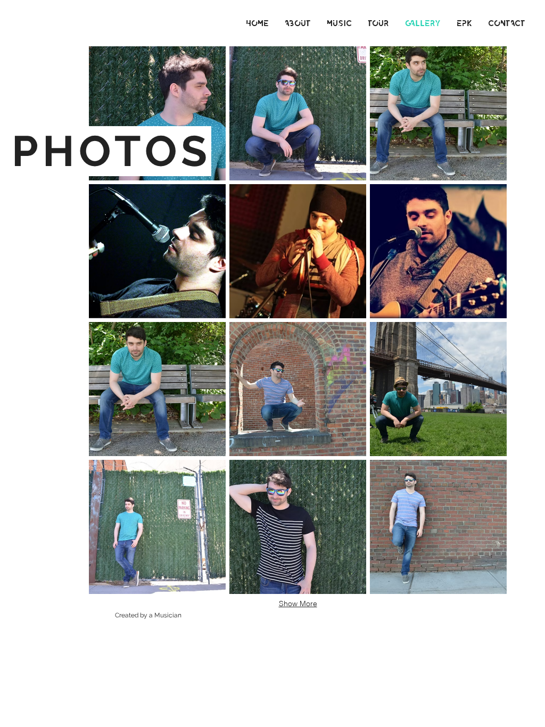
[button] (157, 113)
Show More (298, 603)
